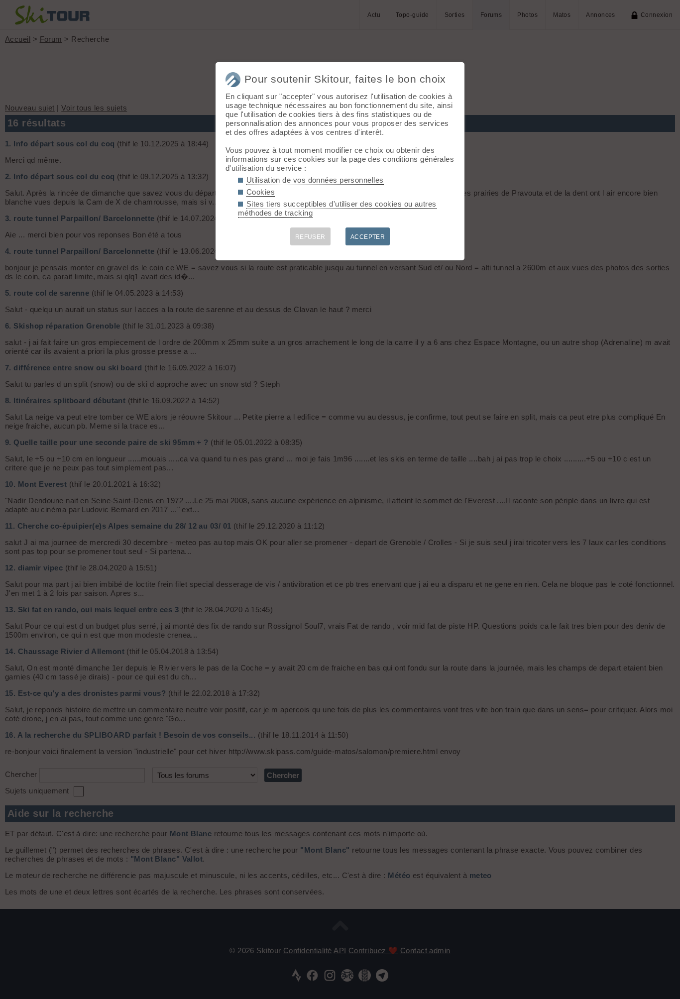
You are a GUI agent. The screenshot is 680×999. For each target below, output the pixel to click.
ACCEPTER (367, 236)
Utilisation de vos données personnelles (315, 180)
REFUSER (310, 236)
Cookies (260, 192)
